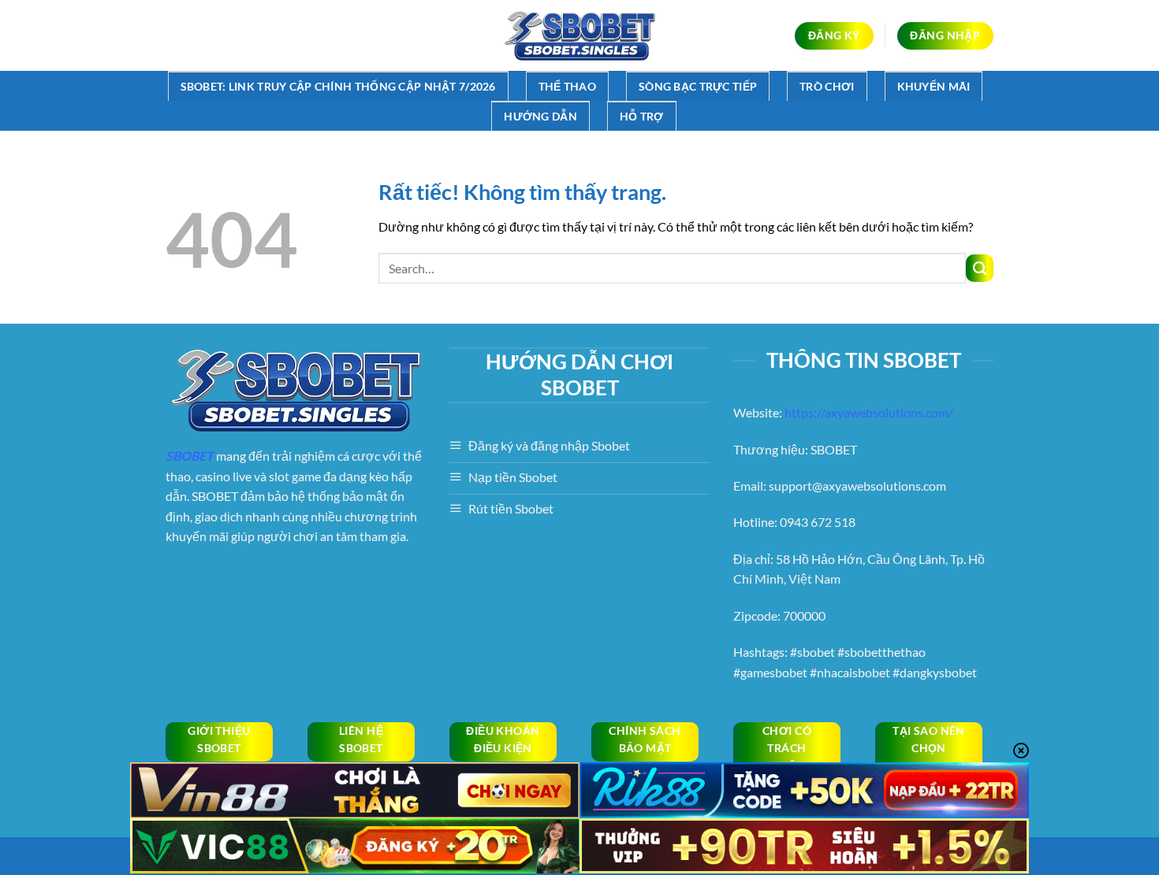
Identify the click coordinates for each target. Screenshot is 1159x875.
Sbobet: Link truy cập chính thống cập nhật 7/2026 (338, 86)
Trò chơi (826, 86)
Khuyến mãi (934, 86)
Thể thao (567, 86)
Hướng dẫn (540, 116)
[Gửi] (979, 268)
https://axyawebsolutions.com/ (868, 412)
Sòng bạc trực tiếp (698, 86)
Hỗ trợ (642, 116)
